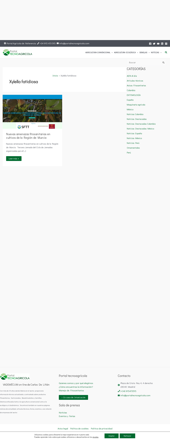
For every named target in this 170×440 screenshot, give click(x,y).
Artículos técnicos (135, 80)
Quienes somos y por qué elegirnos (76, 383)
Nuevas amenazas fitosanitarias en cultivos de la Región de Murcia (28, 136)
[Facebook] (150, 43)
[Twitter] (154, 43)
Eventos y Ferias (67, 416)
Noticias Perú (133, 143)
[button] (111, 52)
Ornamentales (133, 147)
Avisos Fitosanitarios (136, 85)
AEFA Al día (132, 75)
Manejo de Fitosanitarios (71, 390)
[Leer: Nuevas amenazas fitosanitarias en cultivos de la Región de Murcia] (32, 111)
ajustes (95, 437)
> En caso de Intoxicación (73, 397)
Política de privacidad (101, 428)
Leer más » (15, 158)
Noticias (63, 412)
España (130, 99)
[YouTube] (158, 43)
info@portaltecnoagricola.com (74, 43)
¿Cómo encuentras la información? (76, 386)
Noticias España (134, 133)
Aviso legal (63, 428)
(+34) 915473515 (128, 391)
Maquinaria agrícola (136, 104)
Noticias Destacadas (137, 119)
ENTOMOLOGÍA (134, 95)
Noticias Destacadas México (140, 128)
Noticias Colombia (135, 114)
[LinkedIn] (162, 43)
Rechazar (127, 436)
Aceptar (112, 436)
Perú (129, 152)
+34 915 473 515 (48, 43)
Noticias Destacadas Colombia (141, 123)
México (130, 109)
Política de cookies (79, 428)
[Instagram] (166, 43)
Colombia (131, 90)
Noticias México (134, 138)
